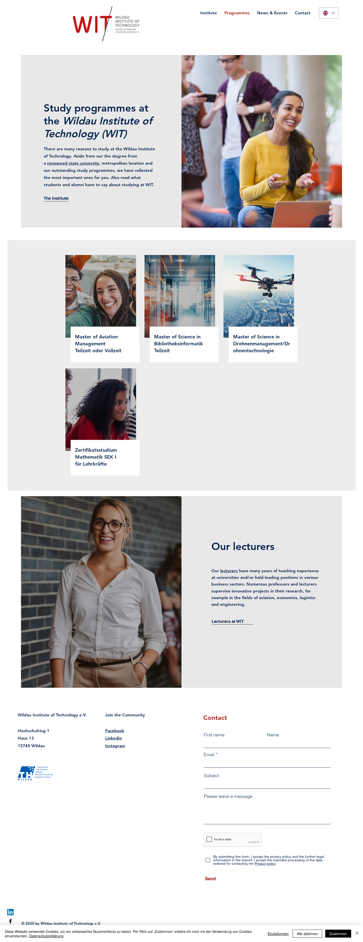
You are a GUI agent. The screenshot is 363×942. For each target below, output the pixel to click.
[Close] (357, 933)
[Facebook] (10, 921)
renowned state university (73, 163)
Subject (211, 775)
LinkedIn (113, 738)
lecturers (229, 570)
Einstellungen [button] (278, 933)
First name (214, 735)
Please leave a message (228, 796)
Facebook (114, 730)
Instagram (115, 745)
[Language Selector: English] (328, 13)
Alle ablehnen (307, 933)
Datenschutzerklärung (46, 935)
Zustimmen (338, 933)
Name (273, 735)
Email (209, 754)
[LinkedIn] (10, 912)
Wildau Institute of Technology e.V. (52, 714)
